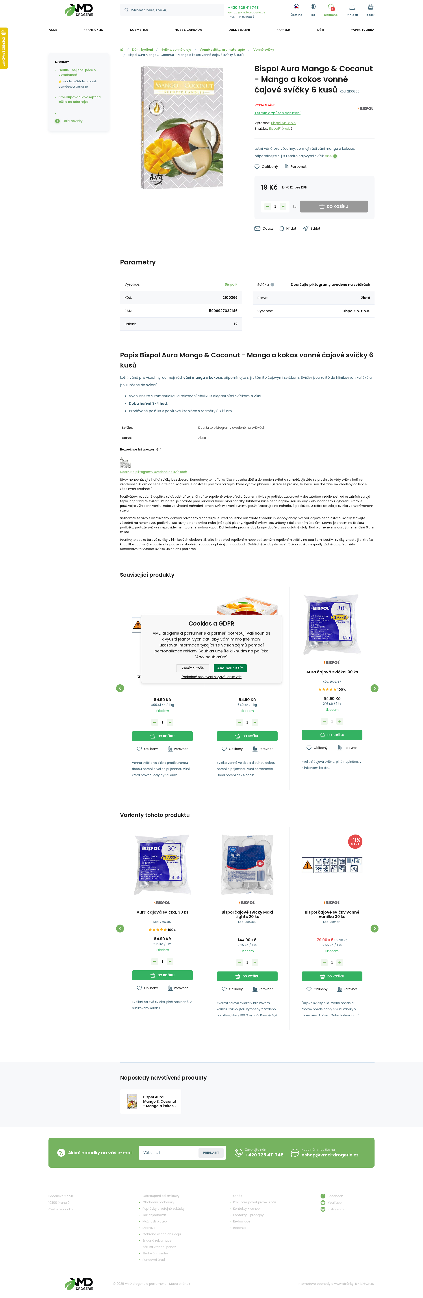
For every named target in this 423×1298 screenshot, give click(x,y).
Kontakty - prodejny (248, 1215)
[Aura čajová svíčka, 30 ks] (332, 624)
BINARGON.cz (365, 1283)
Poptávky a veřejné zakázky (164, 1208)
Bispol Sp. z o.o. (283, 123)
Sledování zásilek (155, 1253)
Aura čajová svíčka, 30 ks (332, 672)
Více (328, 156)
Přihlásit (211, 1152)
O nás (237, 1196)
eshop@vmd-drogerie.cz (246, 12)
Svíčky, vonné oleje (176, 49)
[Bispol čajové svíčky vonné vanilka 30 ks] (332, 865)
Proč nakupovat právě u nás (254, 1202)
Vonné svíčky (263, 49)
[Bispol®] (366, 115)
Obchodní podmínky (158, 1202)
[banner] (78, 11)
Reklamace (241, 1221)
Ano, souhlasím (230, 668)
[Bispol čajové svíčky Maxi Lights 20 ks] (247, 865)
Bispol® (275, 128)
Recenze (239, 1228)
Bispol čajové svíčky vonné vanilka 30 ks (332, 914)
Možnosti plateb (155, 1221)
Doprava (149, 1228)
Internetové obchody (314, 1283)
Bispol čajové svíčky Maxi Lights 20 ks (247, 914)
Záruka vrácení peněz (159, 1247)
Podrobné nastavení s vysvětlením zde (212, 677)
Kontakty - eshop (246, 1208)
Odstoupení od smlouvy (161, 1196)
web (287, 128)
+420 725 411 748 (243, 7)
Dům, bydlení (142, 49)
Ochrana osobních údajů (162, 1234)
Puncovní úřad (154, 1259)
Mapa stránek (179, 1283)
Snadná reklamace (157, 1240)
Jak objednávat (154, 1215)
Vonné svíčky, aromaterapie (222, 49)
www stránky (344, 1283)
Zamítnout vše (193, 668)
